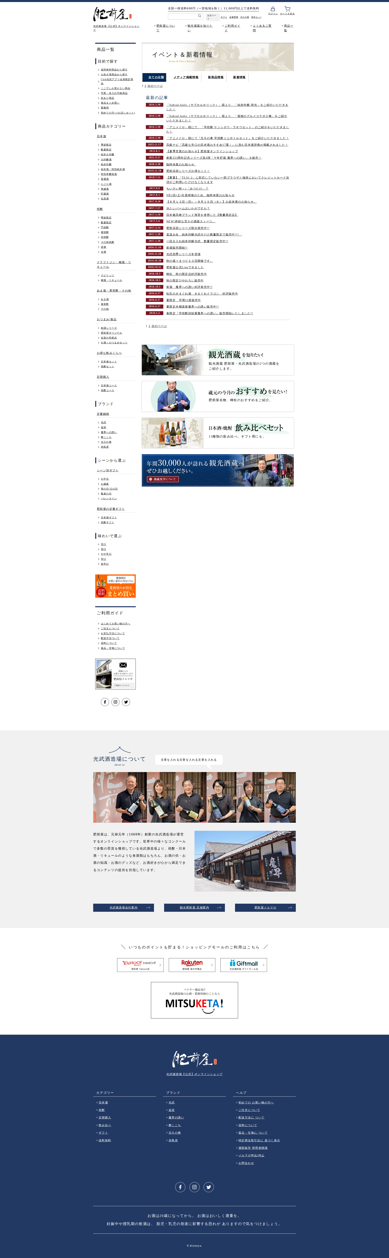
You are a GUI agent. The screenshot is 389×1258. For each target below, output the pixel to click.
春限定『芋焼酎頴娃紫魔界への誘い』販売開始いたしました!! (209, 313)
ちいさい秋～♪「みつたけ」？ (187, 188)
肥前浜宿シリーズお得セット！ (188, 171)
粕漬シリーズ (109, 328)
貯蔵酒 (105, 193)
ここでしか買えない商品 (115, 88)
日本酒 (101, 136)
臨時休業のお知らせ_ (181, 164)
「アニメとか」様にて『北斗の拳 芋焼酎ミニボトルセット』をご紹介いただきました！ (227, 138)
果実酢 (105, 304)
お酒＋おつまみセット (114, 342)
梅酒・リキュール (111, 280)
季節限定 (106, 144)
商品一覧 (288, 28)
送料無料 (105, 1140)
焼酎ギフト (107, 522)
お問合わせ (246, 1163)
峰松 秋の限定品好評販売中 (186, 274)
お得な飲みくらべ (109, 353)
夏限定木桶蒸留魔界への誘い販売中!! (192, 306)
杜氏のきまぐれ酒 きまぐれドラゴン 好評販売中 (202, 293)
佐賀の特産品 (109, 337)
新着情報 (239, 77)
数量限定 (106, 149)
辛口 (103, 559)
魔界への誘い (109, 432)
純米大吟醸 (107, 154)
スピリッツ (107, 275)
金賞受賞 (233, 17)
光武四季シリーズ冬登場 (183, 254)
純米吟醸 (106, 164)
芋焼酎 (105, 227)
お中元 (105, 478)
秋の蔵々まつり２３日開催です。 (189, 260)
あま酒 (105, 299)
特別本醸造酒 (109, 174)
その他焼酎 (107, 242)
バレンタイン (109, 498)
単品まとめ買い (110, 102)
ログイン (273, 13)
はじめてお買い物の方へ (115, 623)
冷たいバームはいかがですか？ (188, 208)
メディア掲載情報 (186, 77)
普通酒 (105, 179)
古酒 (103, 251)
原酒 (103, 247)
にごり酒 (106, 184)
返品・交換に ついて (253, 1132)
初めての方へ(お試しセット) (118, 112)
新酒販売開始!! (177, 247)
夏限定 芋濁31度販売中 (183, 300)
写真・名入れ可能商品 (114, 93)
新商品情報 (216, 77)
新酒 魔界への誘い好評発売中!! (189, 287)
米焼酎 (105, 237)
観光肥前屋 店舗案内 (194, 907)
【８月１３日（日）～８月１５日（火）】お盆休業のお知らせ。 (211, 201)
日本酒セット (109, 361)
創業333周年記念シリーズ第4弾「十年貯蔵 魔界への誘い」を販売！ (214, 157)
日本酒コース (109, 385)
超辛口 (105, 563)
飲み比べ (105, 1125)
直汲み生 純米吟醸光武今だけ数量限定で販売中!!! (204, 234)
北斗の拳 (244, 17)
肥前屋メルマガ (265, 907)
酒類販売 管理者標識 (253, 1148)
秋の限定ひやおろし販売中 (185, 280)
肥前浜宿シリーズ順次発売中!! (187, 228)
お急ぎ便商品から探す (114, 74)
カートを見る (287, 13)
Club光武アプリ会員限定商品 (117, 81)
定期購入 (103, 377)
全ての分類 (156, 77)
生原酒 (105, 198)
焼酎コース (107, 390)
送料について (109, 643)
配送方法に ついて (251, 1117)
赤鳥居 (105, 446)
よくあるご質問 (262, 28)
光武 (103, 422)
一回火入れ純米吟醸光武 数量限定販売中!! (197, 241)
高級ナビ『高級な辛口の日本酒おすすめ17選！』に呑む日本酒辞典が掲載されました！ (227, 144)
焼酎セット (107, 366)
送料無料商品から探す (114, 69)
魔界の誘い (176, 1117)
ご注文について (110, 628)
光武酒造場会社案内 (124, 907)
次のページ (155, 85)
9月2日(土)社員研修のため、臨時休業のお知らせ (200, 195)
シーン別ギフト (108, 470)
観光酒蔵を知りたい (200, 28)
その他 (105, 309)
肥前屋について (165, 28)
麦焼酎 (105, 232)
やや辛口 (106, 554)
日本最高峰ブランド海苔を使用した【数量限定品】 (202, 214)
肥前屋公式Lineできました (185, 267)
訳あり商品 (107, 98)
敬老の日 (106, 493)
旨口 (103, 549)
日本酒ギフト (109, 517)
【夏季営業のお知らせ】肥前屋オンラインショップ (202, 151)
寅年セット (256, 17)
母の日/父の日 (109, 488)
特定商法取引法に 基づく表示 (259, 1140)
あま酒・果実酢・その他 (114, 290)
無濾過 (105, 188)
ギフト (224, 17)
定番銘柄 (103, 414)
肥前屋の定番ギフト (111, 509)
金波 (103, 427)
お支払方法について (113, 633)
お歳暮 (105, 484)
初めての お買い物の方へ (256, 1102)
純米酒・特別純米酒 (113, 169)
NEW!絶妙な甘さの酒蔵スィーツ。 (191, 221)
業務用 (105, 107)
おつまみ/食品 (107, 319)
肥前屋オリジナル (111, 332)
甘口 (103, 544)
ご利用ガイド (232, 28)
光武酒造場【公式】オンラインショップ (194, 1074)
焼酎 (100, 209)
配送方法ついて (110, 638)
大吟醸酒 (106, 159)
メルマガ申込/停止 (251, 1155)
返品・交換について (113, 648)
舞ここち (106, 437)
